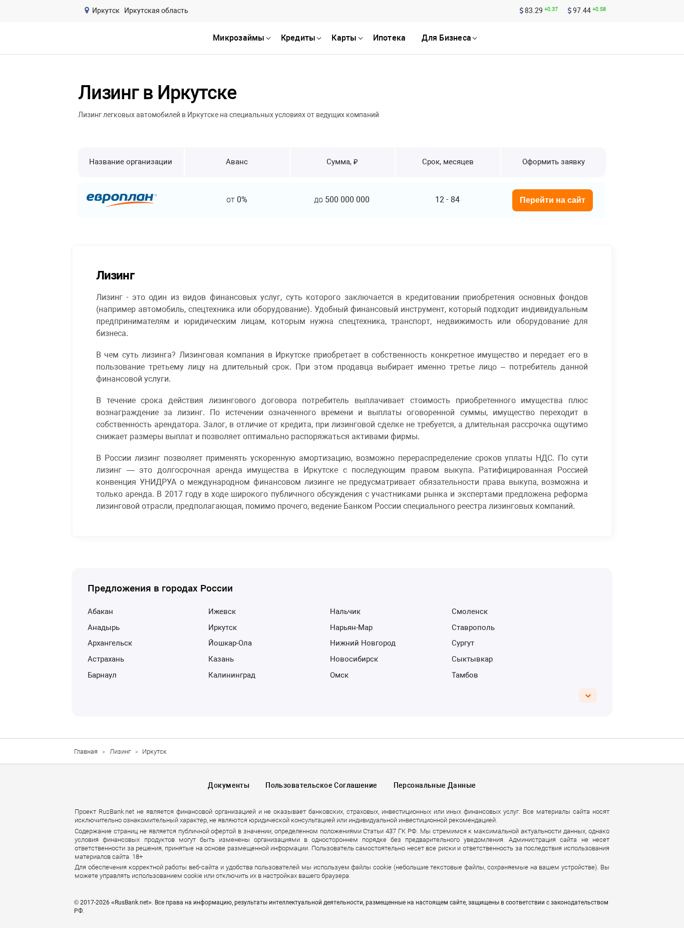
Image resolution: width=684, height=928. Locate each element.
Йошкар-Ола (230, 643)
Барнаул (102, 675)
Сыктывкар (472, 659)
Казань (221, 659)
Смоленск (470, 611)
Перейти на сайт (552, 200)
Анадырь (104, 627)
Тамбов (465, 675)
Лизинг (120, 751)
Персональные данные (435, 785)
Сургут (463, 643)
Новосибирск (354, 659)
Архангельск (110, 643)
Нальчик (345, 611)
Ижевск (222, 611)
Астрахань (106, 659)
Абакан (100, 611)
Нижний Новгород (363, 643)
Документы (228, 785)
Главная (86, 751)
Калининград (231, 675)
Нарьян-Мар (351, 627)
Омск (339, 675)
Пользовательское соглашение (321, 785)
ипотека (389, 38)
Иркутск (222, 627)
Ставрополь (473, 627)
